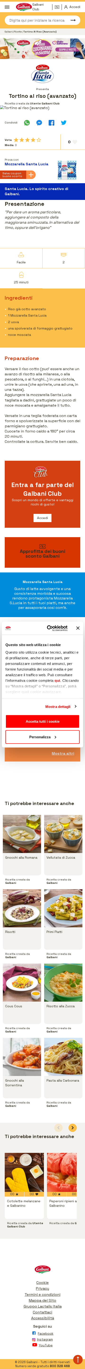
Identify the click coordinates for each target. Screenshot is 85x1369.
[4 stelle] (33, 140)
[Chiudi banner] (78, 628)
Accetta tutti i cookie (43, 721)
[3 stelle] (27, 140)
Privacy (42, 1288)
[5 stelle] (39, 140)
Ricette (18, 31)
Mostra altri (63, 753)
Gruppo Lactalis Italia (43, 1306)
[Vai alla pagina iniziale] (42, 1270)
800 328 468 (60, 1366)
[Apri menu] (7, 7)
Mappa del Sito (42, 1300)
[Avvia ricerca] (71, 20)
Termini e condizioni (42, 1294)
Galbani (9, 31)
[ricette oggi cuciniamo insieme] (42, 48)
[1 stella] (16, 140)
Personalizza (40, 737)
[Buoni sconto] (58, 7)
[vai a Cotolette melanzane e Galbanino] (24, 1172)
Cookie (42, 1282)
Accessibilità (42, 1318)
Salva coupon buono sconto (12, 174)
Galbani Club (38, 7)
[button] (72, 1128)
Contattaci (42, 1312)
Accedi (42, 518)
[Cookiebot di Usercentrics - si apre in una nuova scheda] (50, 628)
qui (57, 680)
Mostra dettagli (58, 706)
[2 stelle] (22, 140)
